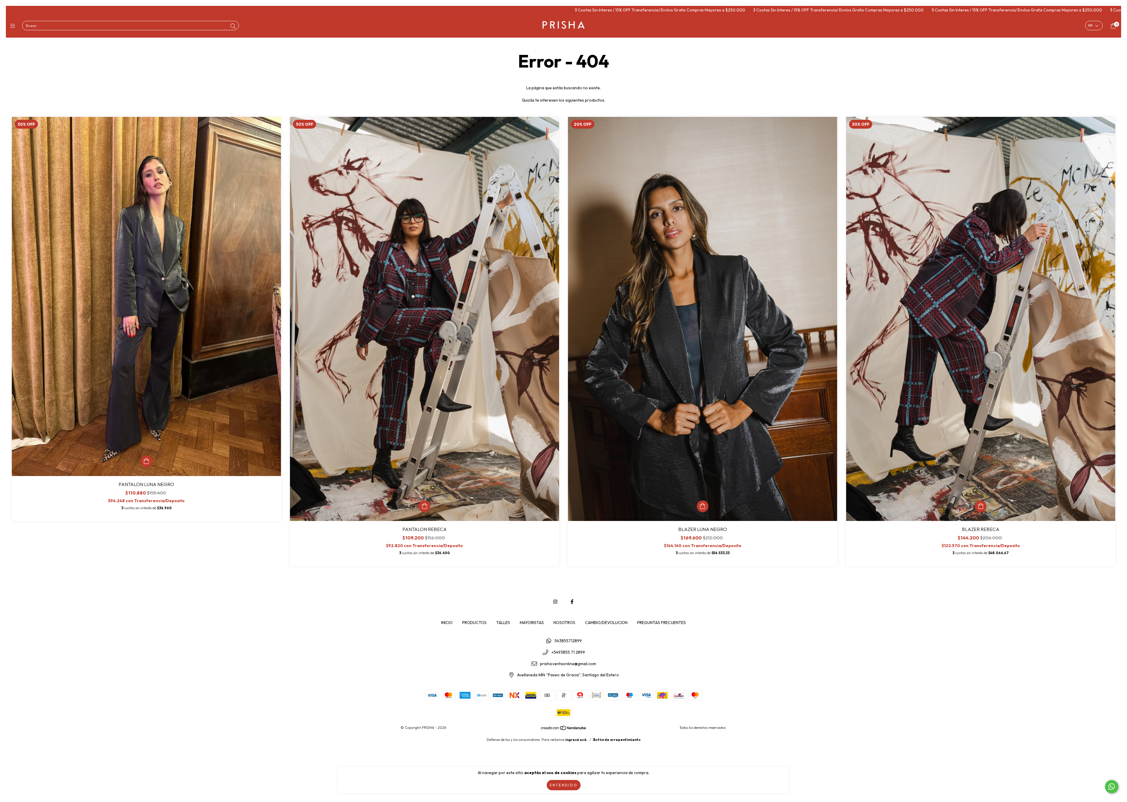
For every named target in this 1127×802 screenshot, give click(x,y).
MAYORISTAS (532, 622)
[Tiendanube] (563, 729)
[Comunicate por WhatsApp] (1111, 786)
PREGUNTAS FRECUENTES (661, 622)
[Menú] (14, 26)
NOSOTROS (564, 622)
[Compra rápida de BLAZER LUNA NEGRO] (702, 506)
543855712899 (568, 641)
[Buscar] (233, 26)
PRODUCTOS (474, 622)
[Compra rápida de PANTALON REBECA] (424, 506)
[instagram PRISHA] (555, 601)
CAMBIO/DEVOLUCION (606, 622)
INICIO (447, 622)
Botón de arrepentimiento (617, 739)
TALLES (503, 622)
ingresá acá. (576, 739)
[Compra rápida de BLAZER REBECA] (980, 506)
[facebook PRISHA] (572, 601)
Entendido (564, 785)
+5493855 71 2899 (568, 652)
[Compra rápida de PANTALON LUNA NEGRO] (146, 461)
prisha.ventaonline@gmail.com (568, 663)
